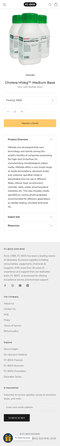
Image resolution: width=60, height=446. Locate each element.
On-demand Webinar (15, 354)
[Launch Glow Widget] (8, 438)
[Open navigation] (4, 4)
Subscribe (16, 418)
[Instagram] (12, 286)
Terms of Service (12, 325)
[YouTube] (20, 286)
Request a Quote (30, 123)
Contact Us (10, 309)
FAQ (6, 314)
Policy (7, 320)
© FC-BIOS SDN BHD (30, 434)
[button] (30, 139)
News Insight (11, 349)
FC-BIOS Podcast (13, 360)
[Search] (50, 4)
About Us (9, 303)
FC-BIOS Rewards (14, 365)
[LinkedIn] (27, 286)
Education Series (12, 376)
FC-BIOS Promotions (15, 371)
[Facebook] (5, 286)
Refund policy (11, 331)
